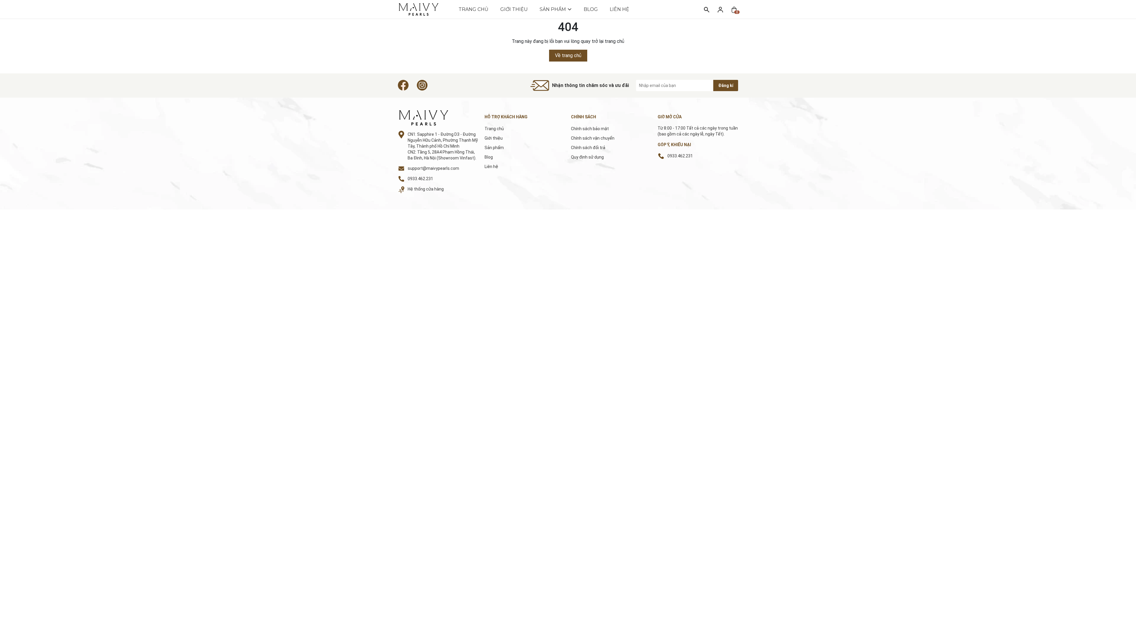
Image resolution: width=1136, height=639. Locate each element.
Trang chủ (473, 9)
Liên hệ (619, 9)
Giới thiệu (514, 9)
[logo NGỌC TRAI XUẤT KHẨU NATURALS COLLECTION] (430, 117)
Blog (591, 9)
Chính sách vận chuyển (592, 138)
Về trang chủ (568, 55)
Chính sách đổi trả (588, 147)
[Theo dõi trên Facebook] (403, 85)
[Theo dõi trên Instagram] (422, 85)
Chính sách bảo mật (590, 128)
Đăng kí (725, 85)
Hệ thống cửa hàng (426, 189)
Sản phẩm (553, 9)
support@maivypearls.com (433, 168)
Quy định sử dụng (587, 157)
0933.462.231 (420, 178)
